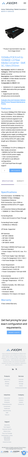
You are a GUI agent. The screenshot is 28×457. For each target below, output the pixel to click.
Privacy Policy (22, 447)
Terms (7, 448)
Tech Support (7, 427)
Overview (21, 379)
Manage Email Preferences (15, 448)
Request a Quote (14, 332)
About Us (21, 398)
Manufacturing (7, 410)
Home (3, 9)
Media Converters (20, 9)
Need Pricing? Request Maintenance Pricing (13, 103)
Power (7, 385)
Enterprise (7, 402)
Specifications (7, 181)
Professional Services (21, 388)
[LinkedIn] (13, 369)
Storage (7, 383)
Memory (7, 381)
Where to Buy (7, 431)
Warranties (7, 425)
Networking (9, 9)
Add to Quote (15, 170)
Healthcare (7, 408)
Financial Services (7, 404)
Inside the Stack (7, 442)
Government (7, 406)
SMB (7, 412)
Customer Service (7, 429)
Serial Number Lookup (7, 435)
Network (21, 381)
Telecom (7, 414)
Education (7, 400)
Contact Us (21, 404)
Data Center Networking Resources (7, 438)
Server (21, 385)
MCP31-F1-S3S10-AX (7, 11)
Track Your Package (7, 433)
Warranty (20, 181)
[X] (16, 369)
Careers (21, 402)
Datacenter (7, 398)
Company (21, 400)
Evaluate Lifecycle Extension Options (13, 100)
